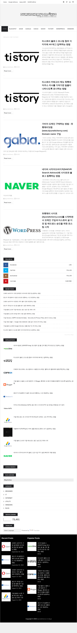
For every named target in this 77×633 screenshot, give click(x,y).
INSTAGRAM (13, 276)
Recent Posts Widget (69, 334)
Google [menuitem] (28, 29)
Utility (8, 501)
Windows (8, 505)
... (4, 75)
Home (5, 2)
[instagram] (73, 2)
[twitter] (66, 2)
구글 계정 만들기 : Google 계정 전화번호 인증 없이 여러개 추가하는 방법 (24, 322)
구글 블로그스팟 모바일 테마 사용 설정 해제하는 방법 (19, 313)
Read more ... (8, 71)
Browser (9, 491)
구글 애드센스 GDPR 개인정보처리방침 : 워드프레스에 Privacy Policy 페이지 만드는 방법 (29, 318)
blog (7, 508)
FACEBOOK (13, 265)
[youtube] (69, 2)
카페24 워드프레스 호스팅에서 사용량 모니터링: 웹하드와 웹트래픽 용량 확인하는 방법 (41, 369)
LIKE (70, 265)
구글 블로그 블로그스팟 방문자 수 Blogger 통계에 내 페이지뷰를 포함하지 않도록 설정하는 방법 (44, 591)
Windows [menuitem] (70, 29)
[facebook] (63, 2)
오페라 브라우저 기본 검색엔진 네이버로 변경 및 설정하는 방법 (22, 293)
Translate (37, 530)
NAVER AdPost (32, 2)
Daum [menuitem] (21, 29)
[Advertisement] (64, 547)
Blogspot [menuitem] (12, 29)
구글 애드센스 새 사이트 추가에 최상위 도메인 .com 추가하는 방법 (35, 417)
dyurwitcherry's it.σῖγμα (44, 619)
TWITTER (12, 270)
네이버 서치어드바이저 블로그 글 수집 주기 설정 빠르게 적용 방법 (35, 452)
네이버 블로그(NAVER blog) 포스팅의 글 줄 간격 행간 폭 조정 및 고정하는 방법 (39, 345)
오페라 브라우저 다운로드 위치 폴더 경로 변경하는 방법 (19, 301)
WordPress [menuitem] (60, 29)
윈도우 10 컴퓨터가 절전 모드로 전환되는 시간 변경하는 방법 (21, 297)
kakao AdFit (23, 2)
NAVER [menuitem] (43, 29)
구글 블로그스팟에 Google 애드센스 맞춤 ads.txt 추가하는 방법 (22, 326)
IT (6, 494)
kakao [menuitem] (36, 29)
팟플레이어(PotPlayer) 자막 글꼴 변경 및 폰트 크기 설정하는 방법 (35, 428)
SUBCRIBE (68, 281)
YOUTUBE (13, 281)
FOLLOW (69, 270)
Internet (8, 498)
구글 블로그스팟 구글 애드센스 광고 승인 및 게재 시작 (19, 309)
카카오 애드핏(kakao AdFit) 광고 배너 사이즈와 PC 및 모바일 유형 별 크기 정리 (39, 405)
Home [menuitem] (5, 29)
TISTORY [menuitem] (51, 29)
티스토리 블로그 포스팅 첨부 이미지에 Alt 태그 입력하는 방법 (21, 330)
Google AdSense (13, 2)
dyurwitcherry (9, 67)
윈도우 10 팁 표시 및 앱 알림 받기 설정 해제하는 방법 (19, 305)
